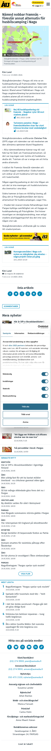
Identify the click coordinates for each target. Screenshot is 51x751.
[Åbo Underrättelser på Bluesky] (16, 647)
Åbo (3, 475)
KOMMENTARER (11, 306)
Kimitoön (5, 462)
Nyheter (5, 530)
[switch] (45, 381)
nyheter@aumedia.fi (33, 677)
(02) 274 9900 (17, 661)
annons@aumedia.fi (33, 669)
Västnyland (7, 500)
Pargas (5, 510)
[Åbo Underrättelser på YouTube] (29, 647)
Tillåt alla (25, 407)
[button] (37, 6)
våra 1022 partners (17, 345)
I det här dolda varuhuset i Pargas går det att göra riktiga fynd (26, 607)
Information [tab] (19, 333)
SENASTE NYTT (8, 458)
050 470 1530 (15, 677)
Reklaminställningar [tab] (36, 333)
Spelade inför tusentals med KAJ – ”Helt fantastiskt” (25, 597)
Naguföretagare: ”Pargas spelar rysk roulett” (28, 588)
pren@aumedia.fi (33, 661)
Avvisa (25, 422)
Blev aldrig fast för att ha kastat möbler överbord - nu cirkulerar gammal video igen (22, 480)
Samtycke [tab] (7, 333)
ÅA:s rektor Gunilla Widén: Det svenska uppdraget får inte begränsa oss (25, 627)
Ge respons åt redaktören (14, 274)
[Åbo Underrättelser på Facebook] (9, 647)
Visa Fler (25, 574)
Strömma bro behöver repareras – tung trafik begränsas (25, 617)
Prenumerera (38, 2)
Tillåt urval (25, 414)
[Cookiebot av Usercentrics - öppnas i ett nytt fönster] (38, 326)
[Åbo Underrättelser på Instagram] (22, 647)
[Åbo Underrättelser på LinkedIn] (35, 647)
